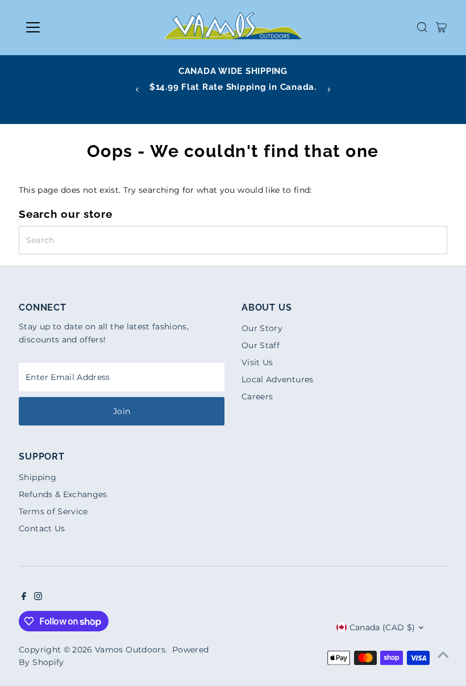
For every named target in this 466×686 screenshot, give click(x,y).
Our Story (262, 328)
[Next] (328, 89)
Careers (257, 396)
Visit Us (257, 362)
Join (121, 411)
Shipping (37, 477)
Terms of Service (53, 511)
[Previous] (138, 89)
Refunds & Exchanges (63, 494)
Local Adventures (278, 379)
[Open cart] (441, 27)
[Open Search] (422, 27)
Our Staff (261, 345)
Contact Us (42, 528)
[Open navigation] (70, 27)
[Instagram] (38, 597)
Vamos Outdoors (130, 649)
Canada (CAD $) (382, 627)
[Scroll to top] (443, 654)
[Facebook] (24, 597)
